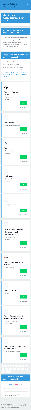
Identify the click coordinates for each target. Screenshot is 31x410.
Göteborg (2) (14, 72)
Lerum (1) (18, 74)
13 (18, 369)
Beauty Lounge (9, 176)
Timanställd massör (11, 204)
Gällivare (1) (24, 74)
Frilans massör (9, 122)
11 (10, 369)
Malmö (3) (7, 72)
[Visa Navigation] (27, 5)
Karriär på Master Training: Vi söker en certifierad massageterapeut (14, 232)
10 (6, 369)
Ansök (23, 103)
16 (3, 371)
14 (22, 369)
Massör (6, 148)
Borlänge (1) (12, 74)
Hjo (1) (6, 74)
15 (26, 369)
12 (14, 369)
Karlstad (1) (6, 77)
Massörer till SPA (10, 290)
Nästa (8, 371)
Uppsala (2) (21, 72)
